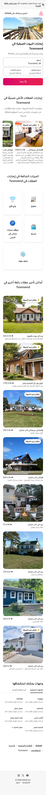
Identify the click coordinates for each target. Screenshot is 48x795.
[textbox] (33, 73)
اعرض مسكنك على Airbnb (16, 13)
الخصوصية (26, 782)
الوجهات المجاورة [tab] (36, 690)
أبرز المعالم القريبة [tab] (19, 690)
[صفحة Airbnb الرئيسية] (41, 13)
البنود (18, 782)
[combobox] (23, 63)
